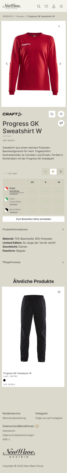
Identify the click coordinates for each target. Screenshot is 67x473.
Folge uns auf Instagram (49, 418)
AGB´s (6, 439)
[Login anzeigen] (54, 6)
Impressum (9, 430)
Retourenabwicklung (14, 418)
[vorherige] (7, 64)
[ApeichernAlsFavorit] (46, 6)
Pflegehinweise (11, 262)
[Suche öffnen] (39, 6)
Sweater (20, 16)
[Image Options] (59, 26)
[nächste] (60, 64)
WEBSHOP (8, 16)
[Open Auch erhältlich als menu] (61, 123)
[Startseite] (11, 6)
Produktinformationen (15, 229)
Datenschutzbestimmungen (18, 435)
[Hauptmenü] (61, 6)
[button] (33, 64)
